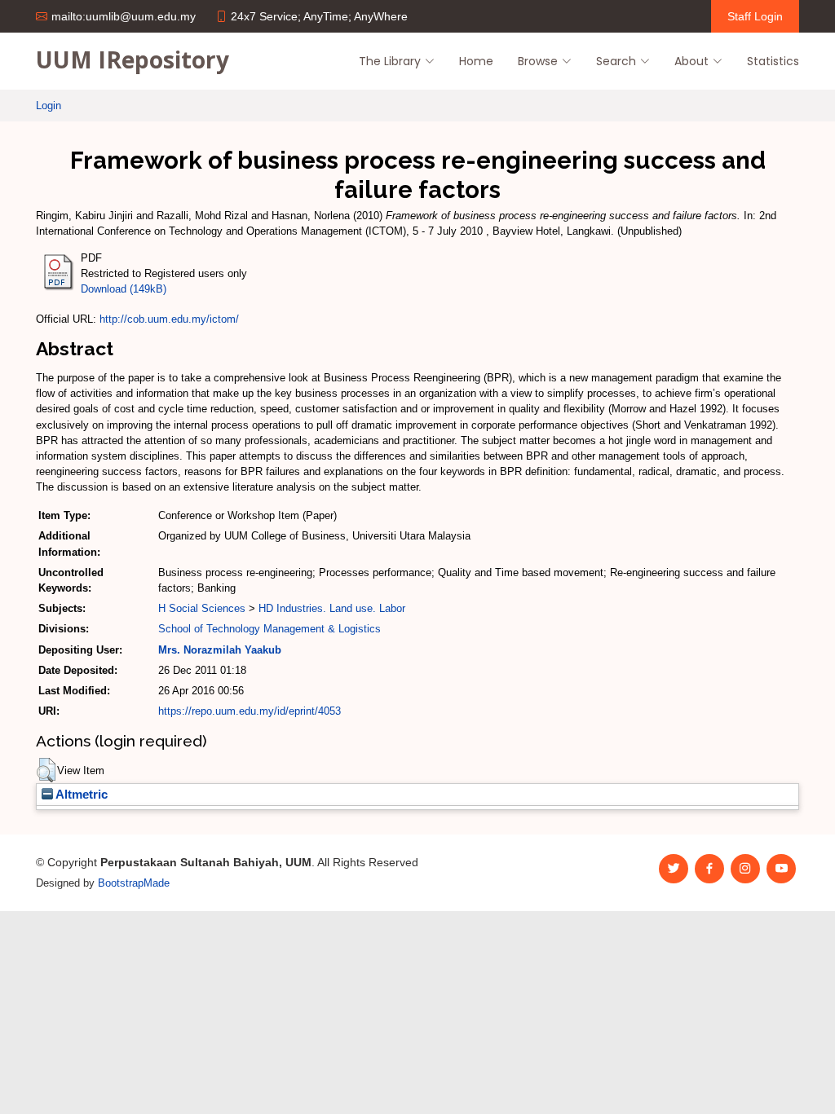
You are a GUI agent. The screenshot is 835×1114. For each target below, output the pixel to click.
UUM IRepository (132, 59)
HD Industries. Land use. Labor (331, 608)
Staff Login (755, 16)
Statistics (773, 61)
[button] (46, 770)
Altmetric (80, 794)
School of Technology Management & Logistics (269, 629)
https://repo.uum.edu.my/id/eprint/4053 (249, 711)
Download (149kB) (123, 289)
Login (48, 105)
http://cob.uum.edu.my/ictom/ (169, 319)
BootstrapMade (134, 883)
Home (476, 61)
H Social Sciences (201, 608)
